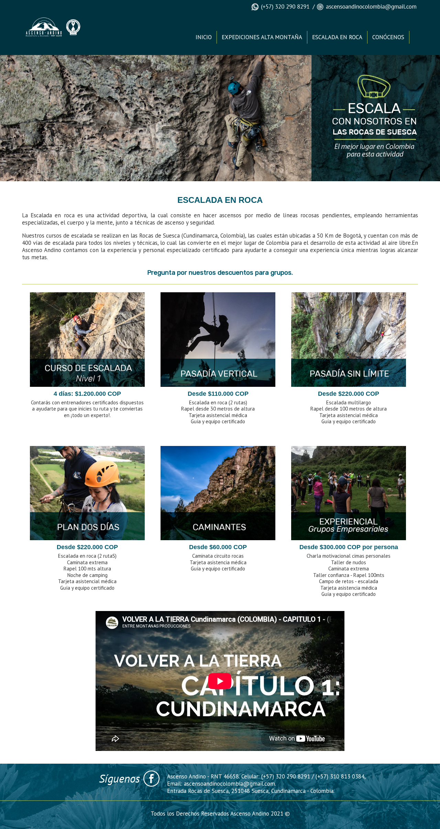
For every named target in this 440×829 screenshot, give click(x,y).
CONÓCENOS (388, 37)
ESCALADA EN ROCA (337, 37)
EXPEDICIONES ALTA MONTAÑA (262, 37)
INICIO (204, 37)
